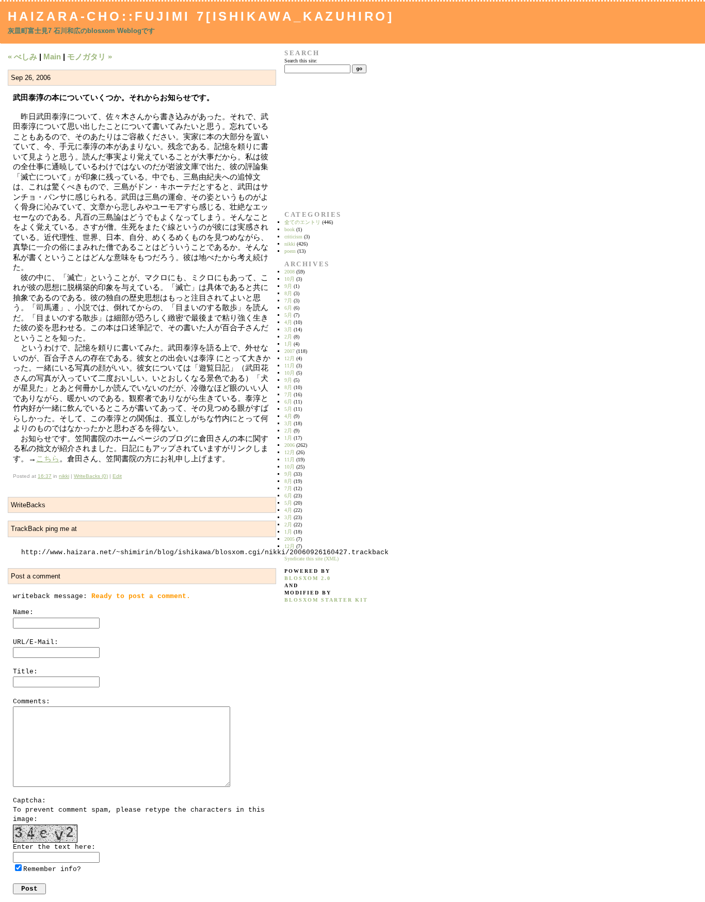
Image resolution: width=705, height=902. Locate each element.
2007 (289, 351)
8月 (288, 293)
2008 (289, 272)
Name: (23, 612)
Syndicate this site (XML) (311, 558)
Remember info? (52, 869)
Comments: (31, 701)
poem (290, 251)
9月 (288, 286)
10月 (289, 279)
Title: (25, 671)
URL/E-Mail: (35, 642)
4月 (288, 322)
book (289, 229)
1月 (288, 344)
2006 (289, 445)
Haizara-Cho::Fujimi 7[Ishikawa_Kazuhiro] (201, 16)
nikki (64, 476)
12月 (289, 358)
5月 (288, 315)
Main (52, 56)
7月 (288, 300)
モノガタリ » (89, 56)
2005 (289, 539)
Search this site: (300, 60)
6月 (288, 308)
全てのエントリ (302, 222)
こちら (47, 458)
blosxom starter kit (326, 600)
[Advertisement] (317, 142)
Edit (117, 476)
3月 (288, 329)
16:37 (45, 476)
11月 (289, 365)
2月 (288, 337)
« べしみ (22, 56)
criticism (293, 236)
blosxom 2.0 (307, 578)
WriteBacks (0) (91, 476)
